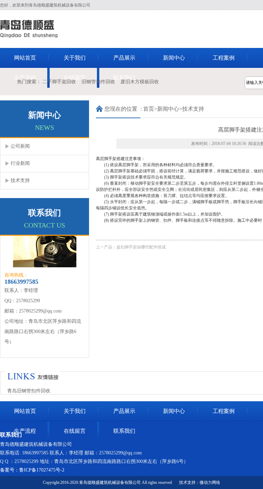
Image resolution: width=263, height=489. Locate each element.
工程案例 (224, 58)
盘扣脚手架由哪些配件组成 (141, 247)
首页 (148, 109)
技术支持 (193, 109)
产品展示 (124, 58)
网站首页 (25, 58)
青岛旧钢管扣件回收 (28, 390)
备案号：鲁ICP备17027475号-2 (32, 470)
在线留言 (75, 431)
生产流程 (25, 431)
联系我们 (124, 431)
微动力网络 (210, 482)
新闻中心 (174, 58)
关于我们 (75, 58)
